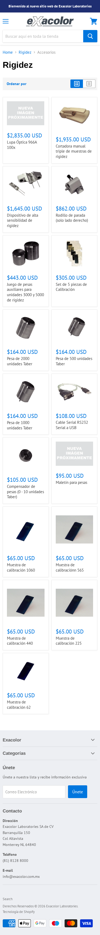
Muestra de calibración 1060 (21, 567)
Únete (77, 791)
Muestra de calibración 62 (19, 704)
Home (8, 52)
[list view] (89, 83)
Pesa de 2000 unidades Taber (19, 361)
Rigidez (25, 52)
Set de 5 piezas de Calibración (71, 287)
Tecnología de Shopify (19, 911)
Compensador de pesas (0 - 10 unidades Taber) (25, 491)
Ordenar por (16, 84)
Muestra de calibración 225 (69, 641)
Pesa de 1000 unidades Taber (19, 425)
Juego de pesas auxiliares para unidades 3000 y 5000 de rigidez (25, 292)
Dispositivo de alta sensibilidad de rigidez (22, 220)
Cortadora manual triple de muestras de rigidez (74, 151)
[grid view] (76, 83)
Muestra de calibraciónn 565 (70, 567)
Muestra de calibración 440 (20, 641)
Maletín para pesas (71, 482)
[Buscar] (90, 36)
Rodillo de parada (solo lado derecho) (72, 218)
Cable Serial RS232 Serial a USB (72, 425)
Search (8, 899)
